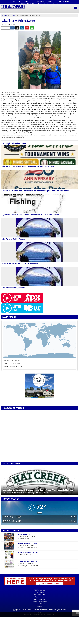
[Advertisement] (39, 386)
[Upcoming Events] (9, 537)
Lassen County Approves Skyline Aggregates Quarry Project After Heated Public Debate (38, 490)
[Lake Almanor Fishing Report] (39, 227)
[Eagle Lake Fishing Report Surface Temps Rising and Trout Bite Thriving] (39, 203)
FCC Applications (15, 1)
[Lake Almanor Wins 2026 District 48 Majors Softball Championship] (39, 155)
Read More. (46, 493)
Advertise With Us (42, 3)
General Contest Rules (28, 3)
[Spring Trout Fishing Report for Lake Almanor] (39, 252)
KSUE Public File (40, 1)
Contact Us (54, 3)
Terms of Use (51, 1)
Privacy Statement (63, 1)
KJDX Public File (27, 1)
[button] (75, 7)
